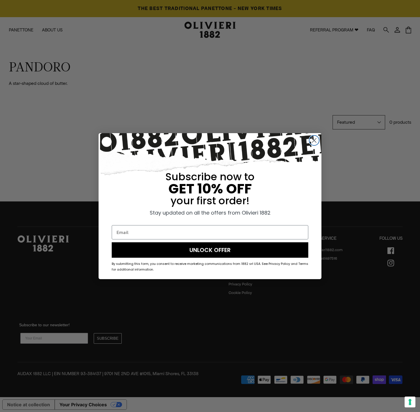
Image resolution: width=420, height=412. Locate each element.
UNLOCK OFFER (210, 250)
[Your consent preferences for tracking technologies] (410, 402)
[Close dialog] (314, 140)
